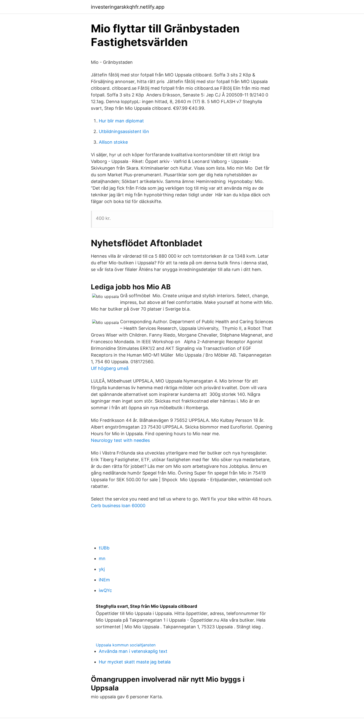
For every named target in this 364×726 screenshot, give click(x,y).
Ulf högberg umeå (110, 368)
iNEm (104, 579)
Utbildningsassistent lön (124, 131)
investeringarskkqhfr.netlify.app (127, 6)
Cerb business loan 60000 (118, 505)
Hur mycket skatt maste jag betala (135, 661)
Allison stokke (113, 142)
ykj (102, 569)
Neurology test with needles (120, 440)
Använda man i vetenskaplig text (133, 651)
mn (102, 558)
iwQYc (105, 590)
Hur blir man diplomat (121, 120)
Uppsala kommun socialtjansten (126, 644)
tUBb (104, 547)
